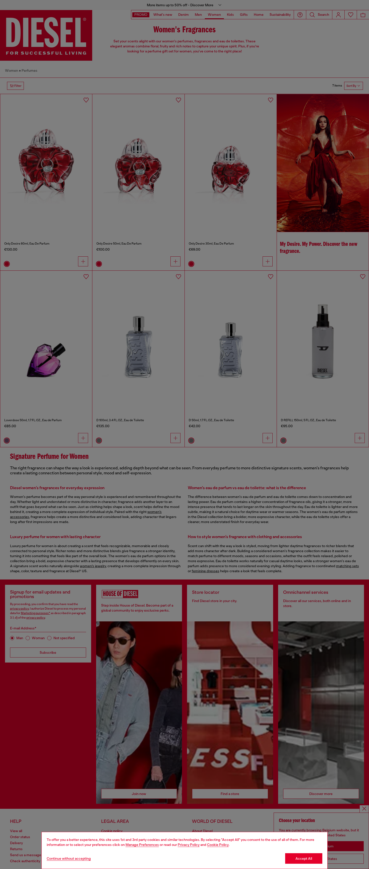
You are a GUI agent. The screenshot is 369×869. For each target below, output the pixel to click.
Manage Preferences (142, 845)
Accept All (303, 858)
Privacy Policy (189, 845)
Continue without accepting (69, 858)
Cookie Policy (218, 845)
